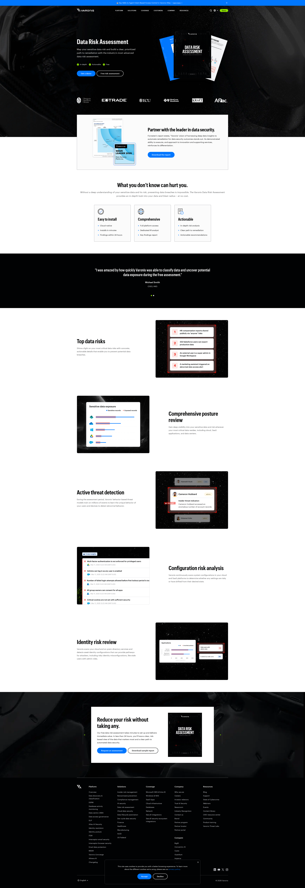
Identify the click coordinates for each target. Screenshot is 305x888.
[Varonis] (85, 10)
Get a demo (86, 73)
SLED (119, 834)
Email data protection (97, 847)
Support (206, 796)
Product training (209, 822)
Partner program (181, 822)
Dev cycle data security (126, 818)
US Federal (121, 837)
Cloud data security (125, 811)
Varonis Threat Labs (211, 826)
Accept (144, 876)
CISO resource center (211, 815)
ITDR (90, 836)
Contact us (179, 815)
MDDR (91, 851)
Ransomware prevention (127, 796)
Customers (158, 10)
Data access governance (99, 817)
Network (149, 811)
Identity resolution (96, 828)
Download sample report (143, 750)
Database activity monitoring (96, 807)
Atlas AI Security (95, 824)
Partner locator (180, 826)
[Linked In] (215, 870)
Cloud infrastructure (154, 803)
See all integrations (154, 815)
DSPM (91, 802)
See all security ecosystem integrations (156, 819)
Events (205, 807)
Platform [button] (119, 10)
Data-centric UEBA (96, 813)
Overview (92, 792)
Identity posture (95, 832)
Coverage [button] (145, 10)
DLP (90, 820)
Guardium (178, 855)
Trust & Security (181, 803)
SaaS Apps (150, 800)
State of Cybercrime (211, 800)
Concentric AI (180, 847)
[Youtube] (219, 870)
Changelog (93, 862)
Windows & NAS (152, 796)
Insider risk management (127, 792)
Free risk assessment (110, 73)
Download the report (161, 155)
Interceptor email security (99, 839)
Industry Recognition (183, 811)
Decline (160, 876)
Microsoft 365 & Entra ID (156, 792)
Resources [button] (184, 10)
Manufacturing (123, 830)
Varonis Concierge (96, 855)
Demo (224, 10)
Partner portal (180, 830)
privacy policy (174, 869)
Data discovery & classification (95, 797)
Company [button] (171, 10)
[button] (151, 295)
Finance (120, 822)
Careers (178, 796)
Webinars (207, 803)
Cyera (177, 851)
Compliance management (127, 800)
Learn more (177, 3)
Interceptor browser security (100, 843)
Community (208, 818)
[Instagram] (227, 870)
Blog (205, 792)
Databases (150, 807)
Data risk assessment (125, 807)
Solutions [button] (132, 10)
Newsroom (179, 807)
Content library (209, 811)
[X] (223, 870)
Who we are (179, 792)
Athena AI (93, 858)
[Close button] (226, 2)
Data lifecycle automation (127, 815)
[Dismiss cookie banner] (198, 862)
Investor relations (182, 800)
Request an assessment (112, 750)
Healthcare (121, 826)
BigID (177, 843)
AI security (121, 803)
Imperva (178, 858)
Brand (177, 818)
